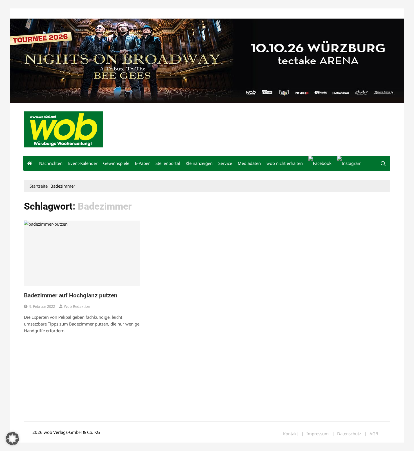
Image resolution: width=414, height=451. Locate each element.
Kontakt (88, 13)
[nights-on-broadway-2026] (207, 60)
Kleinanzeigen (199, 163)
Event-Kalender (82, 163)
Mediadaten (34, 13)
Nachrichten (51, 163)
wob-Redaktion (77, 306)
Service (225, 163)
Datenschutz (349, 434)
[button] (383, 164)
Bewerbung (129, 13)
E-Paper (142, 163)
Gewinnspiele (116, 163)
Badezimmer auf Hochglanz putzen (70, 295)
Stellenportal (167, 163)
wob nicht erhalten (63, 13)
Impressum (107, 13)
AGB (374, 434)
